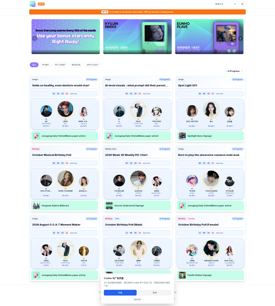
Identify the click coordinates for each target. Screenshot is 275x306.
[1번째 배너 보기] (133, 57)
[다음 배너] (240, 38)
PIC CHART (60, 65)
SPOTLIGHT (93, 65)
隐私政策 (137, 299)
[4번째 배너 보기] (141, 57)
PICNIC (45, 65)
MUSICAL (76, 65)
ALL (34, 65)
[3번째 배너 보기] (139, 57)
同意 (120, 292)
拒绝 (155, 292)
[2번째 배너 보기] (136, 57)
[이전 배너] (34, 38)
